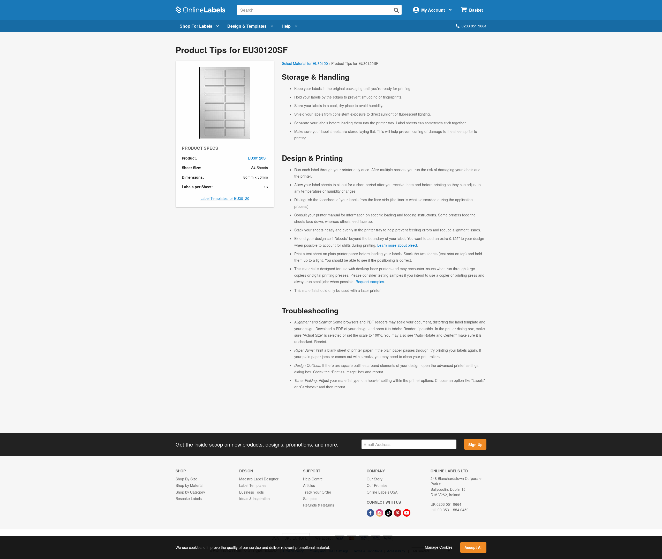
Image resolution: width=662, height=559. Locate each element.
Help (286, 26)
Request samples (370, 281)
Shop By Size (186, 478)
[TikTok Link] (389, 512)
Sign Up (475, 444)
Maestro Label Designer (259, 478)
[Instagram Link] (380, 512)
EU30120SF (258, 158)
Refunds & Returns (318, 505)
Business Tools (251, 492)
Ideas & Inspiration (254, 498)
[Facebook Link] (371, 512)
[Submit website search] (396, 10)
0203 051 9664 (474, 25)
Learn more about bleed (397, 245)
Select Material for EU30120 (305, 63)
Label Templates (252, 485)
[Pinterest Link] (398, 512)
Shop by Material (189, 485)
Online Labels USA (382, 492)
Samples (310, 498)
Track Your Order (317, 492)
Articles (309, 485)
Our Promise (377, 485)
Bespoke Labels (189, 498)
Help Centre (313, 478)
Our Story (374, 478)
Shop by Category (190, 492)
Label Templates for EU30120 (224, 198)
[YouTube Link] (406, 512)
